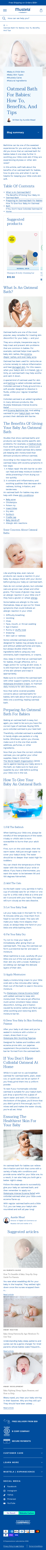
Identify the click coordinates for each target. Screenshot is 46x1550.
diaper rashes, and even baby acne (19, 357)
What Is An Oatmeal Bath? (18, 192)
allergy (34, 598)
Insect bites (11, 508)
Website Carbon (27, 1513)
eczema (28, 354)
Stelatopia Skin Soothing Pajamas (19, 1038)
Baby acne (11, 499)
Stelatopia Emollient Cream (16, 684)
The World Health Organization (18, 761)
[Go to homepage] (4, 25)
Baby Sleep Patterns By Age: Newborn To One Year (21, 1335)
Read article (8, 1295)
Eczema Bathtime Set (18, 410)
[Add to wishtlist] (36, 235)
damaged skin (18, 367)
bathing (11, 383)
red (37, 370)
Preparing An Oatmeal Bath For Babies (24, 200)
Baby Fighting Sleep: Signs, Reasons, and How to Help (20, 1392)
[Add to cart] (35, 263)
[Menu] (4, 10)
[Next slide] (35, 254)
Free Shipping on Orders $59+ (23, 2)
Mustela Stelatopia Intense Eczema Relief (20, 406)
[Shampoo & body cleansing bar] (23, 250)
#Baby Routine (10, 1330)
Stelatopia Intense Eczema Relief (23, 993)
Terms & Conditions (35, 1546)
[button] (23, 10)
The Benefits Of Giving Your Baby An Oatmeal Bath (23, 196)
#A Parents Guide (12, 1270)
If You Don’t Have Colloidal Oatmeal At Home (24, 210)
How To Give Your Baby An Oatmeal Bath (22, 204)
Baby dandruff (13, 520)
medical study (35, 444)
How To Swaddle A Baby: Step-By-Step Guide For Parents (20, 1276)
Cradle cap (11, 517)
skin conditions (26, 495)
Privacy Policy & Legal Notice (13, 1546)
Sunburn (10, 514)
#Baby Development (13, 1386)
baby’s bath (24, 413)
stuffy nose (20, 630)
